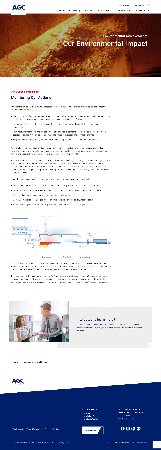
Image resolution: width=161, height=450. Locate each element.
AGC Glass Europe (91, 416)
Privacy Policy (63, 443)
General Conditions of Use (23, 443)
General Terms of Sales (46, 443)
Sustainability (74, 11)
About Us (61, 11)
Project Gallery (142, 11)
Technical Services (125, 11)
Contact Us (139, 5)
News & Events (124, 5)
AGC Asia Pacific (91, 419)
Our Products (89, 11)
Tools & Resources (105, 11)
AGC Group (88, 413)
